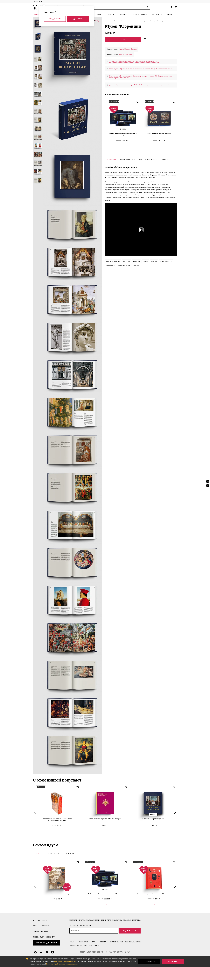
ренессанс (136, 265)
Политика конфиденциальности (125, 942)
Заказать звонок (41, 926)
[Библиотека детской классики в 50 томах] (153, 878)
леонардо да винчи (166, 261)
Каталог (116, 21)
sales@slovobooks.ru (44, 937)
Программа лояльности (89, 920)
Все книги (157, 14)
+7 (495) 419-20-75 (44, 920)
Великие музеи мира (125, 54)
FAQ (93, 942)
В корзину (123, 39)
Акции (37, 14)
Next (175, 812)
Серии (98, 14)
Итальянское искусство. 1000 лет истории (105, 819)
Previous (35, 812)
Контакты (83, 942)
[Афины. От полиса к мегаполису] (57, 878)
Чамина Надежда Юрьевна (127, 49)
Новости (73, 920)
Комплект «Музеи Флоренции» (159, 133)
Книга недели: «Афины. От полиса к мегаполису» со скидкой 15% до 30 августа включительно (140, 69)
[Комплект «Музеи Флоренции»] (159, 118)
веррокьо (145, 261)
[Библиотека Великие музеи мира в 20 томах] (123, 118)
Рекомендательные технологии (84, 945)
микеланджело (110, 265)
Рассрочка (117, 920)
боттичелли (126, 261)
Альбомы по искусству (141, 21)
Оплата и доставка (132, 920)
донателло (154, 261)
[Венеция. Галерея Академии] (153, 803)
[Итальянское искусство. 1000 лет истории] (105, 803)
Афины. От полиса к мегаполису (56, 894)
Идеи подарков (140, 14)
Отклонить (149, 961)
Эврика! (110, 14)
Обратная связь (40, 931)
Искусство (126, 21)
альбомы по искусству (113, 261)
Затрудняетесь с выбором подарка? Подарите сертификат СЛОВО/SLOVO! (134, 61)
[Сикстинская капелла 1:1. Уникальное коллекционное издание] (57, 803)
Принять (172, 961)
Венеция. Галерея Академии (153, 819)
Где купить (106, 920)
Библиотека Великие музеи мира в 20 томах (123, 134)
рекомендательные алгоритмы (65, 961)
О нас (169, 14)
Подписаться (129, 931)
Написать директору (46, 943)
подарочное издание (124, 265)
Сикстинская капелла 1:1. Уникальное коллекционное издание (57, 820)
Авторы (123, 14)
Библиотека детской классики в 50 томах (153, 894)
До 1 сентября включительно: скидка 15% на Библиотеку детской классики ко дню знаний (139, 85)
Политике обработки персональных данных (61, 964)
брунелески (136, 261)
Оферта (103, 942)
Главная (107, 21)
